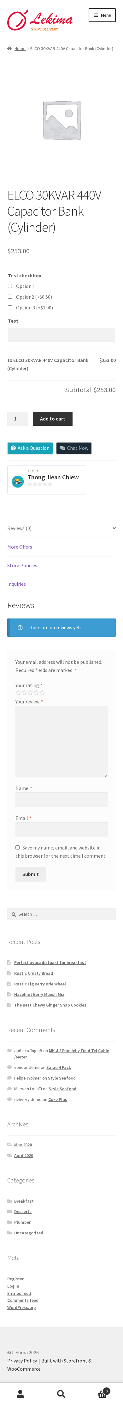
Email (23, 818)
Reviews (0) (19, 528)
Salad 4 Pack (58, 1067)
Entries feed (19, 1293)
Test (13, 321)
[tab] (61, 528)
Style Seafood (62, 1078)
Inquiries (16, 584)
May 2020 (23, 1145)
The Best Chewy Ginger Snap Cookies (50, 1005)
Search (61, 1394)
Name (23, 788)
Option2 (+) (34, 297)
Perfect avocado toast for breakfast (50, 962)
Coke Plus (57, 1099)
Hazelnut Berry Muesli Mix (39, 994)
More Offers (19, 547)
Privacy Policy (22, 1360)
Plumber (22, 1222)
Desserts (23, 1211)
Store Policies (22, 565)
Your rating (29, 685)
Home (20, 48)
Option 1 (25, 286)
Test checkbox (24, 275)
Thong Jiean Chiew (53, 477)
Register (15, 1279)
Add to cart (52, 418)
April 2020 (23, 1155)
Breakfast (24, 1201)
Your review (29, 701)
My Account (20, 1394)
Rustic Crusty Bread (33, 973)
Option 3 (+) (34, 307)
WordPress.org (21, 1307)
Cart (95, 1388)
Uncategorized (28, 1233)
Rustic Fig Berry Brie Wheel (40, 984)
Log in (13, 1286)
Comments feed (22, 1300)
